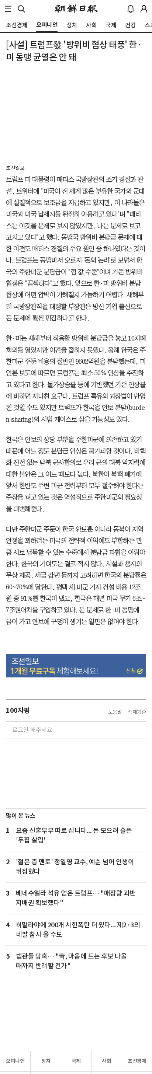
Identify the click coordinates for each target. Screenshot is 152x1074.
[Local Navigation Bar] (8, 8)
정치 (46, 1061)
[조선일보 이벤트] (76, 665)
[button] (8, 8)
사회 (106, 1061)
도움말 (115, 712)
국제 (76, 1061)
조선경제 (137, 1061)
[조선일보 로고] (76, 8)
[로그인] (143, 8)
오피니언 (15, 1061)
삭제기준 (137, 712)
